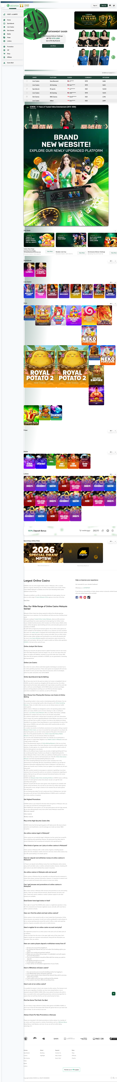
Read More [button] (26, 600)
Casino (25, 1055)
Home (2, 2)
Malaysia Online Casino (30, 730)
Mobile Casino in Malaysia (55, 739)
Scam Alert (58, 1058)
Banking (42, 1053)
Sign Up (104, 5)
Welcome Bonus (63, 1022)
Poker (25, 1060)
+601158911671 (86, 587)
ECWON (26, 642)
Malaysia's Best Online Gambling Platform (42, 777)
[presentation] (115, 261)
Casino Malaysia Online (42, 597)
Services (25, 2)
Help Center (58, 1055)
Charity (74, 1058)
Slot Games (27, 1058)
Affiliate (74, 1055)
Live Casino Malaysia (35, 638)
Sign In (95, 5)
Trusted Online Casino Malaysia (43, 619)
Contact (30, 2)
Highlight (42, 1055)
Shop (73, 1053)
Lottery (25, 1066)
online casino (35, 632)
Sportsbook (27, 1053)
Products (20, 2)
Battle (25, 1063)
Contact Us (58, 1053)
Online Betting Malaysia (48, 743)
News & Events (14, 2)
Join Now (53, 46)
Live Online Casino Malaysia (36, 712)
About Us (7, 2)
